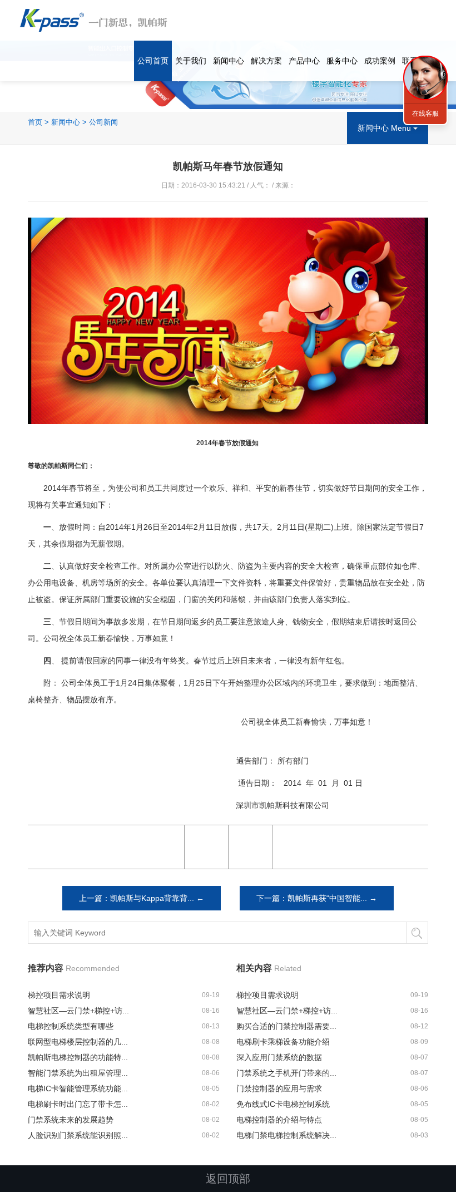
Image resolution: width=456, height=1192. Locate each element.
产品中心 (304, 60)
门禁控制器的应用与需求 (279, 1088)
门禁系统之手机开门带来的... (286, 1072)
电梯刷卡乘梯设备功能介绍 (283, 1041)
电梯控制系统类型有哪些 (70, 1026)
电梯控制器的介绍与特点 (279, 1119)
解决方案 (266, 60)
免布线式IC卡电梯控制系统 (283, 1104)
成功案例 (379, 60)
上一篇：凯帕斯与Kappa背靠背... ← (141, 898)
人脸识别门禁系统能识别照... (78, 1135)
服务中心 (342, 60)
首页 (35, 122)
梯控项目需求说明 (59, 995)
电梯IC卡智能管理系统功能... (78, 1088)
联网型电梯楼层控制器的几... (78, 1041)
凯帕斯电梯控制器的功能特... (78, 1057)
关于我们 (190, 60)
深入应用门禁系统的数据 (279, 1057)
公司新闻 (103, 122)
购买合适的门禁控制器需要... (286, 1026)
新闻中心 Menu (385, 128)
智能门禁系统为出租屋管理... (78, 1072)
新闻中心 (228, 60)
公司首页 (152, 60)
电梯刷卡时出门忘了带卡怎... (78, 1104)
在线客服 (425, 113)
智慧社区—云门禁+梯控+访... (78, 1010)
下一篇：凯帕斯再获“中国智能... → (316, 898)
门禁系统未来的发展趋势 (70, 1119)
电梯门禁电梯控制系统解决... (286, 1135)
